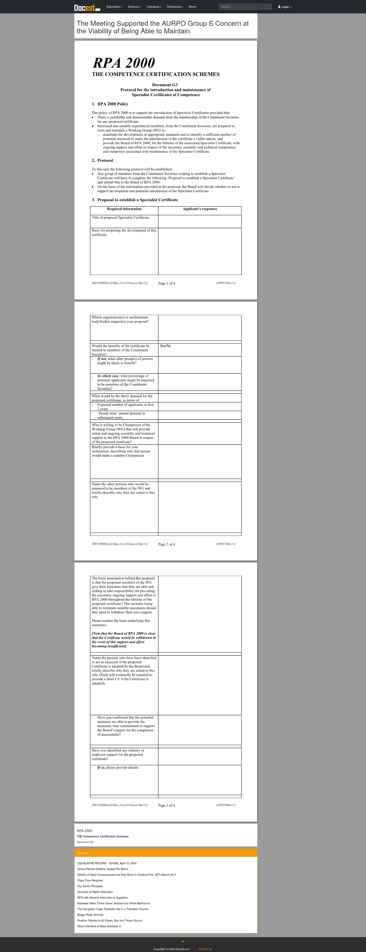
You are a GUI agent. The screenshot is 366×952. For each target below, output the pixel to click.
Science (133, 6)
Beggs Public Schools (90, 915)
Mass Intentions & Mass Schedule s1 (99, 926)
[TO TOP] (183, 941)
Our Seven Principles (90, 886)
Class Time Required (90, 880)
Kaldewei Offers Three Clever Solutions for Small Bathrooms (113, 903)
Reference (174, 6)
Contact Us (205, 949)
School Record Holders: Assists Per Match (102, 869)
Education (113, 6)
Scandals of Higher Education (95, 892)
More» (193, 6)
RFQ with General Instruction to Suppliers (102, 897)
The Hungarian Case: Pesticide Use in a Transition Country (112, 909)
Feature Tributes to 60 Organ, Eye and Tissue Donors (109, 920)
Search (265, 7)
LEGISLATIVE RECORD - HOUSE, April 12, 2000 (106, 863)
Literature (153, 6)
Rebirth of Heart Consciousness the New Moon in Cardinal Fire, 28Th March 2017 (126, 874)
